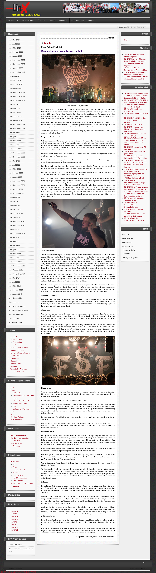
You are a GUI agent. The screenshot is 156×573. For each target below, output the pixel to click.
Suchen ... (123, 27)
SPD (12, 414)
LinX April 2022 (14, 165)
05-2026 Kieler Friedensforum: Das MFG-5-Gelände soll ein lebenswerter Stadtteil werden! (136, 189)
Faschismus (15, 441)
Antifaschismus (16, 339)
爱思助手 (20, 572)
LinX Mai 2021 (14, 201)
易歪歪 (26, 572)
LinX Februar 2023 (16, 145)
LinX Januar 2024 (15, 121)
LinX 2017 (14, 514)
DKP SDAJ (17, 393)
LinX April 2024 (14, 108)
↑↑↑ (144, 562)
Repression (17, 342)
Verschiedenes (16, 443)
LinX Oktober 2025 (16, 68)
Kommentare (14, 302)
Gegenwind (126, 234)
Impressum (63, 20)
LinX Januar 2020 (15, 262)
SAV (14, 406)
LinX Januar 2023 (15, 149)
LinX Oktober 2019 (16, 270)
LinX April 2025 (14, 76)
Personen (16, 446)
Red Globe (14, 462)
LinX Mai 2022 (14, 161)
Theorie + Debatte (17, 372)
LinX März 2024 (15, 112)
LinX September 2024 (17, 100)
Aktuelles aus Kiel (15, 298)
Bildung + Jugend (17, 350)
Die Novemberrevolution (19, 438)
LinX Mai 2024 (14, 104)
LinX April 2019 (14, 282)
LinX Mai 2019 (14, 278)
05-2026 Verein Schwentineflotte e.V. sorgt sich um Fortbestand (134, 182)
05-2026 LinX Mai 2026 (133, 125)
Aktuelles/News (28, 20)
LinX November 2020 (17, 225)
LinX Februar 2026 (16, 52)
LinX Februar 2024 (16, 117)
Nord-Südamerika (20, 478)
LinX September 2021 (17, 193)
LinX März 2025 (15, 80)
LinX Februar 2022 (16, 173)
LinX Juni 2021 (14, 197)
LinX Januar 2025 (15, 88)
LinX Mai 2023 (14, 133)
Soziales (13, 366)
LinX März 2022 (15, 169)
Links (51, 20)
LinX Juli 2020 (14, 238)
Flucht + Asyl (15, 356)
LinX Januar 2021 (15, 217)
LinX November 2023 (17, 129)
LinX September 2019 (17, 274)
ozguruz (16, 486)
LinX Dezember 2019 (17, 266)
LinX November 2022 (17, 157)
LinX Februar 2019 (16, 290)
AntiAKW (13, 337)
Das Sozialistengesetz (18, 435)
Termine (91, 20)
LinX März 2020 (15, 254)
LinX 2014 (14, 522)
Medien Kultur (15, 364)
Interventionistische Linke (22, 401)
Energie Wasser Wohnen (20, 353)
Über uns (41, 20)
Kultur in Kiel (127, 242)
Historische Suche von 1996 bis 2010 (21, 550)
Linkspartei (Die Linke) (21, 409)
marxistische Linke (20, 403)
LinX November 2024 (17, 96)
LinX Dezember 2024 (17, 92)
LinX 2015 (14, 519)
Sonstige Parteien (17, 417)
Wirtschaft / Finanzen (18, 369)
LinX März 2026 (15, 48)
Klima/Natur (15, 358)
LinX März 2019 (15, 286)
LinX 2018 (14, 511)
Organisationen (128, 246)
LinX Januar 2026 (15, 56)
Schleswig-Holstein (16, 322)
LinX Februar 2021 (16, 213)
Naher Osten (18, 475)
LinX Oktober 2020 (16, 229)
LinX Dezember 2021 (17, 181)
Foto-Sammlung (77, 20)
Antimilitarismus (16, 345)
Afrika (15, 464)
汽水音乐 (3, 572)
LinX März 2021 (15, 209)
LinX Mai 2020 (14, 246)
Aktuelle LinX (13, 20)
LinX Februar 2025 (16, 84)
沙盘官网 (32, 572)
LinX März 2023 (15, 141)
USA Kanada (18, 481)
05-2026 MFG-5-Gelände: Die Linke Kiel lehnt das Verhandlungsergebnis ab (135, 171)
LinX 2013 (14, 525)
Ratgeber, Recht (129, 250)
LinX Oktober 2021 (16, 189)
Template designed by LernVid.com (139, 568)
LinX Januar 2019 (15, 294)
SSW (12, 412)
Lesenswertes (127, 238)
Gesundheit (14, 361)
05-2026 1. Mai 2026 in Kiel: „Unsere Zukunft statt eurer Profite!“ (135, 120)
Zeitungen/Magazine (130, 257)
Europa (16, 472)
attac (12, 387)
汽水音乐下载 (12, 572)
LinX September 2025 (17, 72)
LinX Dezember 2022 (17, 153)
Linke (12, 390)
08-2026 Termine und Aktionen (136, 94)
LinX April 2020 (14, 250)
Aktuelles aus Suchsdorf (18, 306)
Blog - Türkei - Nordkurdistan (21, 483)
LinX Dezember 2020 (17, 221)
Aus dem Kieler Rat (16, 314)
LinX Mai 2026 (14, 40)
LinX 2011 (14, 530)
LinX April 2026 (14, 44)
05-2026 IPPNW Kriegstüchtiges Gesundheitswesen (131, 205)
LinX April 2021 (14, 205)
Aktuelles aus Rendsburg (18, 310)
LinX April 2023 (14, 137)
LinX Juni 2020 (14, 242)
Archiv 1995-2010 (15, 545)
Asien (15, 467)
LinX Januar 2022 (15, 177)
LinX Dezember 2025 (17, 60)
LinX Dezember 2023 (17, 125)
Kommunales (14, 318)
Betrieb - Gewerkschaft (19, 347)
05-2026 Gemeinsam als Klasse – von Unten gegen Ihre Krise (134, 129)
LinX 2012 (14, 527)
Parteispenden (16, 420)
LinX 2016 (14, 516)
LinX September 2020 (17, 234)
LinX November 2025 (17, 64)
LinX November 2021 (17, 185)
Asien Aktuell (20, 470)
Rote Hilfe (126, 254)
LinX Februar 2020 (16, 258)
